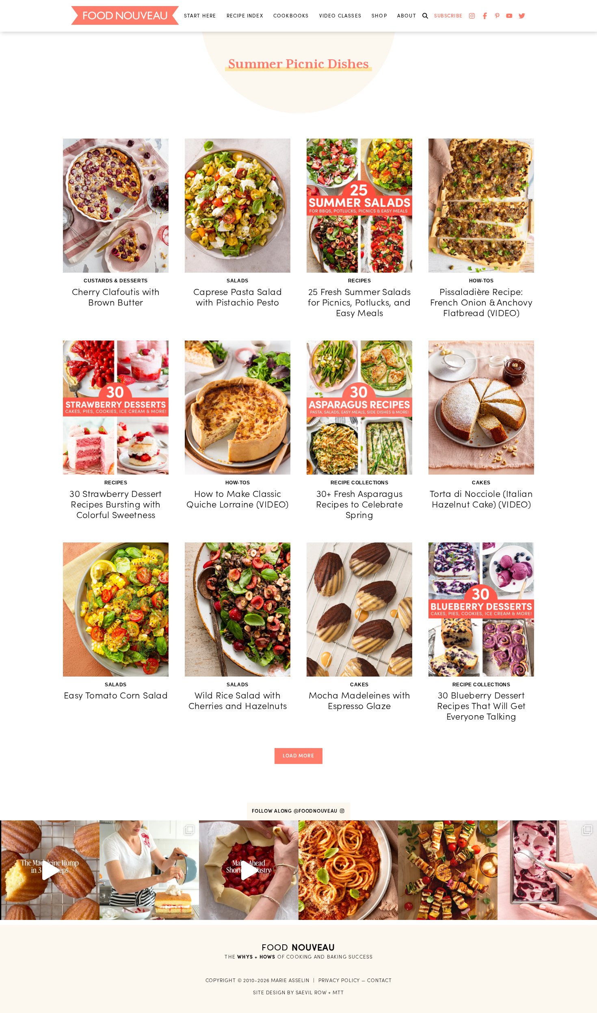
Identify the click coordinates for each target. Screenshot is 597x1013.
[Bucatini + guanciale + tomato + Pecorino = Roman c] (348, 870)
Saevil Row (311, 992)
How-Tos (481, 281)
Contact (379, 980)
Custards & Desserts (115, 281)
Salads (237, 281)
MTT (338, 992)
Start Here (200, 16)
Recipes (359, 281)
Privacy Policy (339, 980)
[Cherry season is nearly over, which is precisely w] (547, 870)
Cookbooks (291, 16)
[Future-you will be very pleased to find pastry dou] (248, 870)
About (406, 16)
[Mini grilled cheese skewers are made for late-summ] (448, 870)
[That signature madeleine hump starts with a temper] (50, 870)
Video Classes (340, 16)
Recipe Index (245, 16)
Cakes (481, 483)
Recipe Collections (360, 483)
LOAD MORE (298, 756)
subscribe (448, 16)
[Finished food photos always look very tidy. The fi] (149, 870)
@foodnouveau (316, 811)
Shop (379, 16)
